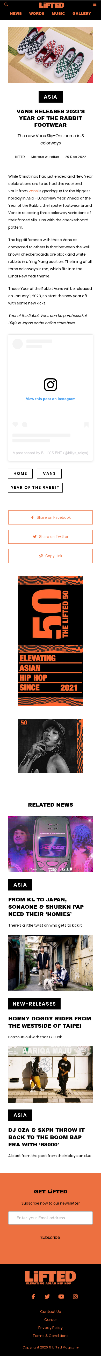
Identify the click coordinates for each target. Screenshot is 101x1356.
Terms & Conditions (51, 1335)
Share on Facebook (54, 517)
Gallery (82, 13)
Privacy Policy (50, 1327)
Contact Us (50, 1311)
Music (58, 13)
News (16, 13)
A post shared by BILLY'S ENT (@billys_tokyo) (50, 453)
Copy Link (53, 556)
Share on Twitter (53, 537)
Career (50, 1319)
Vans (33, 191)
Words (36, 13)
